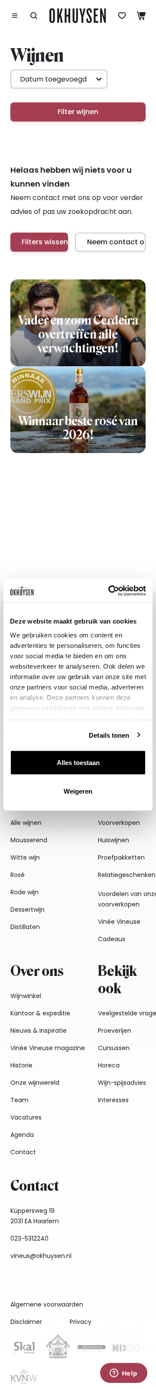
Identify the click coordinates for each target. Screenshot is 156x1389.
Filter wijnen (78, 112)
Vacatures (26, 1117)
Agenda (22, 1134)
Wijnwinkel (25, 996)
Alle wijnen (26, 822)
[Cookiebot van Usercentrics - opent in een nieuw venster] (110, 590)
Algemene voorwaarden (46, 1304)
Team (19, 1100)
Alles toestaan (78, 762)
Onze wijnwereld (34, 1082)
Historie (21, 1065)
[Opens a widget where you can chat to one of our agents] (123, 1374)
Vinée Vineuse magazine (47, 1048)
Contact (23, 1152)
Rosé (17, 874)
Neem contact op (116, 242)
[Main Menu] (14, 15)
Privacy (80, 1321)
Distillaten (25, 927)
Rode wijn (24, 892)
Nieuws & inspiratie (38, 1030)
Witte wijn (25, 857)
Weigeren (78, 791)
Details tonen (109, 735)
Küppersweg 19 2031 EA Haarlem (34, 1215)
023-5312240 (29, 1238)
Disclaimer (26, 1321)
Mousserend (28, 840)
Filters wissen (45, 242)
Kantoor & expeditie (40, 1013)
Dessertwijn (27, 909)
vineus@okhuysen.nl (41, 1255)
